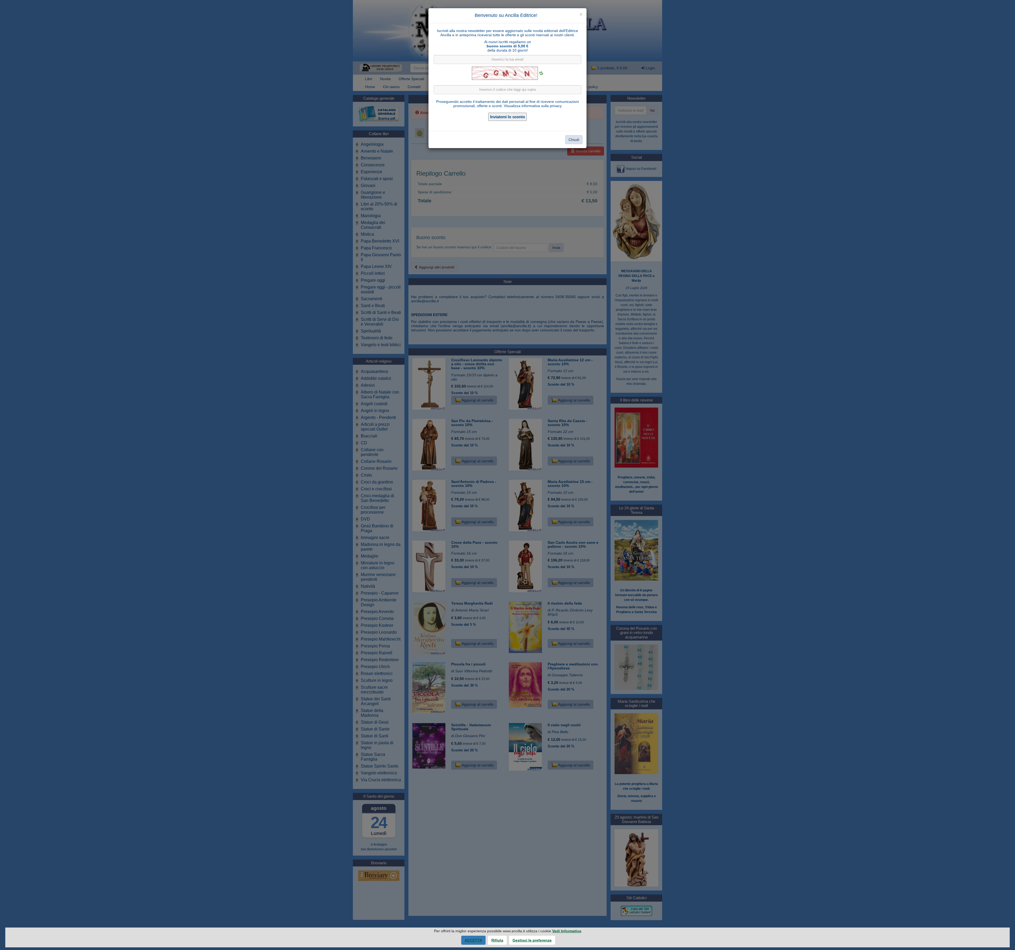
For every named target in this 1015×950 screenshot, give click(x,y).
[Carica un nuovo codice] (541, 73)
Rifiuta (497, 940)
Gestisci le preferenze (532, 940)
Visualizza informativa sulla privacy (533, 106)
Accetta (473, 940)
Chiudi (574, 140)
